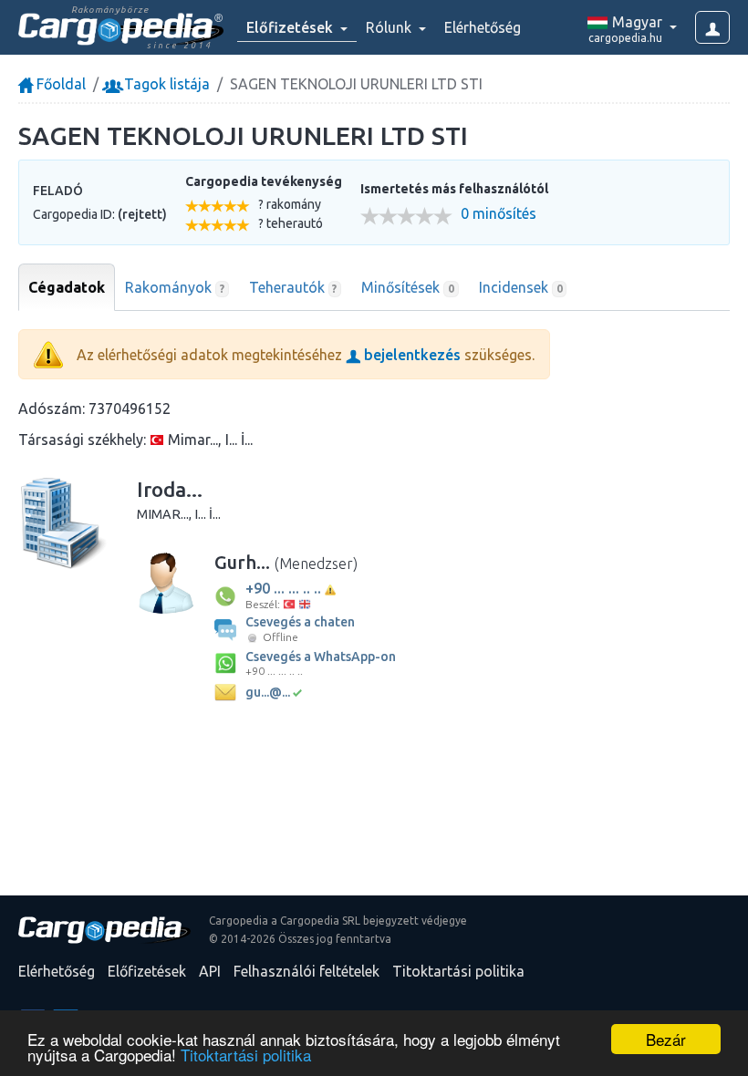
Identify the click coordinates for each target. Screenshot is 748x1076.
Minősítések (407, 287)
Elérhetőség (482, 27)
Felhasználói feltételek (306, 971)
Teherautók (293, 287)
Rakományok (174, 287)
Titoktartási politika (246, 1054)
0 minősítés (498, 214)
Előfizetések (147, 971)
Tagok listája (165, 84)
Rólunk (390, 27)
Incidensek (521, 287)
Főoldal (59, 84)
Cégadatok (66, 287)
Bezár (666, 1039)
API (210, 971)
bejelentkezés (410, 355)
